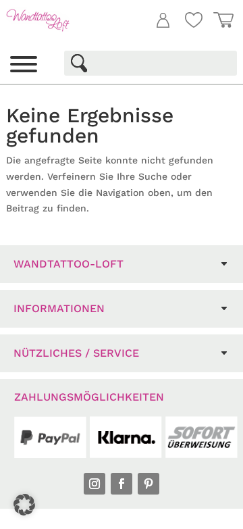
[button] (24, 504)
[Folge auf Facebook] (121, 484)
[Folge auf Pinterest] (148, 484)
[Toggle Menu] (23, 64)
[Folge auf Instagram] (94, 484)
